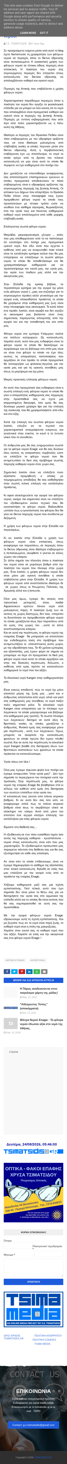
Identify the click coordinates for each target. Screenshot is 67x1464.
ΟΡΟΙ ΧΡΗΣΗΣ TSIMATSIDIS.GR (13, 1337)
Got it (44, 32)
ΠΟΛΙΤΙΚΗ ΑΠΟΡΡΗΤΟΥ (48, 1335)
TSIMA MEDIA (42, 1344)
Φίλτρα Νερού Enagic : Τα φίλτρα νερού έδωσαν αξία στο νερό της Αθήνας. (41, 1024)
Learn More (28, 32)
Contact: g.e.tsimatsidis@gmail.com (33, 1424)
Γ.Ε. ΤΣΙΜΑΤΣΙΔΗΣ (16, 43)
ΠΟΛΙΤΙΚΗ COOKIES (44, 1339)
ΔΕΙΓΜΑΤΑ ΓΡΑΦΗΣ (15, 960)
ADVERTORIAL (37, 960)
